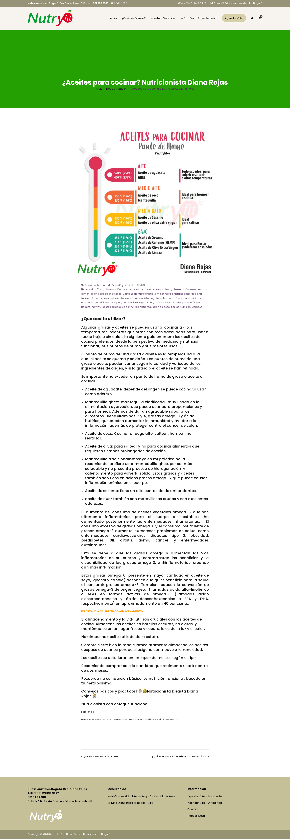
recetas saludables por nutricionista (124, 307)
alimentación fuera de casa (190, 289)
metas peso (101, 298)
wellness (197, 307)
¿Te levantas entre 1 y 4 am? (101, 756)
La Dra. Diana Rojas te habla (198, 18)
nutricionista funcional (173, 298)
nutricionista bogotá (146, 298)
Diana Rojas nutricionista (138, 293)
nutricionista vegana (109, 302)
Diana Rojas (119, 285)
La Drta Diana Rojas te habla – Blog (130, 803)
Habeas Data (196, 816)
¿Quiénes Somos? (134, 18)
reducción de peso (158, 307)
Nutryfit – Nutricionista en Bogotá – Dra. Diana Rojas (141, 796)
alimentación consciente (120, 289)
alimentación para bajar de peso (101, 293)
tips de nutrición (181, 307)
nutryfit (96, 307)
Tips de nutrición (95, 285)
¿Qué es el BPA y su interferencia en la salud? (179, 756)
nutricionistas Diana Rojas (170, 302)
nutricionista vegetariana (138, 302)
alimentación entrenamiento (153, 289)
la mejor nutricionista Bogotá (172, 293)
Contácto (193, 809)
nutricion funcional (121, 298)
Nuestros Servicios (163, 18)
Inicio (113, 18)
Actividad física (94, 289)
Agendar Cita (234, 18)
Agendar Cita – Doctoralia (204, 796)
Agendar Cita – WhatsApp (204, 803)
